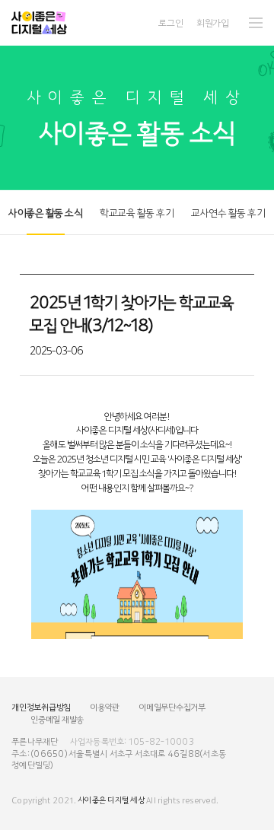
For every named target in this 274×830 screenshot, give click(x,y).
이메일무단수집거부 (172, 707)
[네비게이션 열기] (256, 22)
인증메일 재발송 (57, 719)
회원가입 (212, 22)
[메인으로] (39, 22)
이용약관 (104, 707)
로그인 (170, 22)
